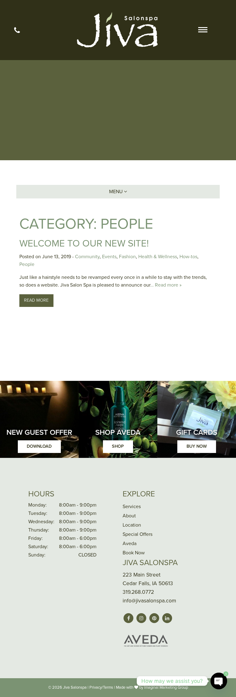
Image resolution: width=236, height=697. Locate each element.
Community (87, 257)
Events (109, 257)
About (129, 516)
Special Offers (137, 534)
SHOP (118, 446)
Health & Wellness (157, 257)
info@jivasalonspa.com (149, 600)
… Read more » (166, 285)
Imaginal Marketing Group (166, 687)
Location (132, 525)
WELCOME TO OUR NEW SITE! (84, 243)
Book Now (134, 553)
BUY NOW (197, 446)
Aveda (129, 543)
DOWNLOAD (39, 446)
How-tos (188, 257)
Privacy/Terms (101, 687)
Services (132, 506)
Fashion (127, 257)
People (26, 264)
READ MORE (36, 300)
